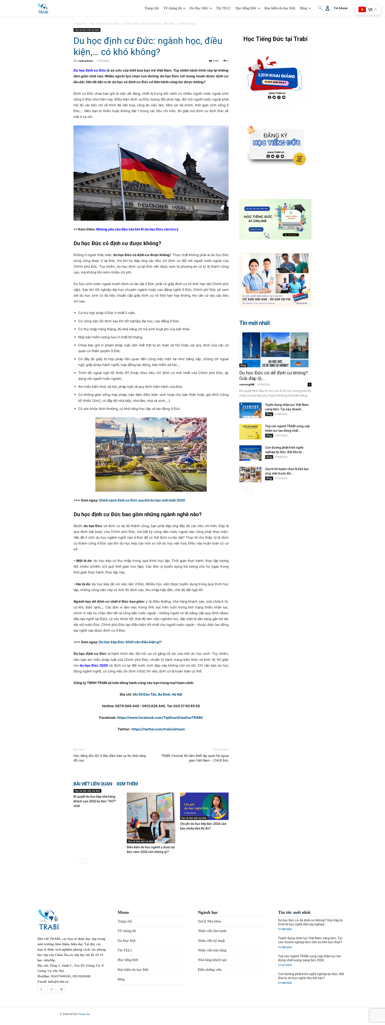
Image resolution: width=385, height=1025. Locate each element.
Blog (243, 365)
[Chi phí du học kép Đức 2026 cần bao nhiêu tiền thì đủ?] (204, 806)
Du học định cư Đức (90, 70)
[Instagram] (51, 989)
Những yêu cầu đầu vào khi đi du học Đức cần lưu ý (137, 229)
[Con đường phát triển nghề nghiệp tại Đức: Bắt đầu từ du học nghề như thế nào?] (250, 453)
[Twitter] (61, 989)
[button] (320, 8)
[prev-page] (76, 861)
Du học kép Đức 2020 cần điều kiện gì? (130, 642)
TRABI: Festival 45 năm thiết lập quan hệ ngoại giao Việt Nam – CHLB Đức (195, 758)
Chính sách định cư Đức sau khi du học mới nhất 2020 (142, 500)
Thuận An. (84, 1014)
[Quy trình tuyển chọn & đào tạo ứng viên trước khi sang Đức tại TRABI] (250, 474)
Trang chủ (80, 23)
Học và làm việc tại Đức (104, 23)
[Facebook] (41, 989)
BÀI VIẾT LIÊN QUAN (93, 784)
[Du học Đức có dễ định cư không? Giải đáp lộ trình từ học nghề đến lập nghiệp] (275, 349)
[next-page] (83, 861)
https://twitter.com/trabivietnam (158, 729)
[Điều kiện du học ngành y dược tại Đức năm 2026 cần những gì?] (151, 818)
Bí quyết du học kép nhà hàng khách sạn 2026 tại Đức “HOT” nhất (95, 801)
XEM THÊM (127, 784)
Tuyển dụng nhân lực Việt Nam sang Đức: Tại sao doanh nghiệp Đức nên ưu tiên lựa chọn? (310, 940)
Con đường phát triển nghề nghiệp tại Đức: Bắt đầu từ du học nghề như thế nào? (311, 976)
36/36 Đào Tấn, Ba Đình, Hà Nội (157, 694)
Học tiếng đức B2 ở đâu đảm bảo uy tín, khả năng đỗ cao (110, 758)
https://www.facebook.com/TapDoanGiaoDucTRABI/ (160, 717)
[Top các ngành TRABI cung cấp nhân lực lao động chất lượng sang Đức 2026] (250, 432)
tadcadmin (85, 60)
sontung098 (246, 384)
